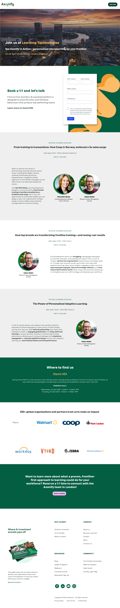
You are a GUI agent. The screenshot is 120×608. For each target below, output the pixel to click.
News (85, 540)
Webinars (58, 568)
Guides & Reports (60, 565)
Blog (56, 561)
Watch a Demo (60, 536)
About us (86, 529)
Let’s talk (113, 4)
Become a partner (90, 533)
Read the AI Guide (14, 582)
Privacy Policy (86, 114)
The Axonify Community (92, 561)
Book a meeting (59, 493)
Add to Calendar (60, 157)
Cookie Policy (82, 601)
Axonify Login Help (90, 572)
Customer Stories (60, 572)
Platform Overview (61, 529)
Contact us (87, 543)
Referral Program (89, 565)
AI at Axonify (59, 533)
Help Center (87, 568)
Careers (86, 536)
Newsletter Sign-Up (61, 575)
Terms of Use (71, 601)
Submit (71, 118)
